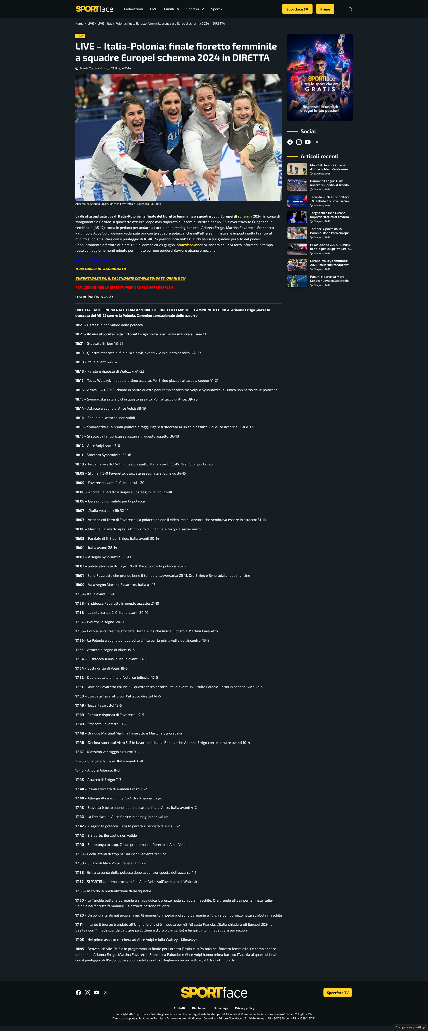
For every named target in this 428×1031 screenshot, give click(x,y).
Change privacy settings (410, 1027)
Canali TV (171, 9)
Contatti (179, 1008)
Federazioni (133, 9)
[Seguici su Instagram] (299, 142)
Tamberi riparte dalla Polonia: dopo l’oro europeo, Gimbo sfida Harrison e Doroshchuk (330, 235)
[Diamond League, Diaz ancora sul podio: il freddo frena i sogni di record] (297, 185)
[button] (350, 9)
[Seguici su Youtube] (308, 142)
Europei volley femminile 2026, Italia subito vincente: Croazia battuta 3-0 (330, 265)
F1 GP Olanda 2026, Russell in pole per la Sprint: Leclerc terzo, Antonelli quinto (331, 249)
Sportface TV (297, 9)
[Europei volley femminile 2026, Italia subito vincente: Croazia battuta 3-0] (297, 265)
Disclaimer (199, 1008)
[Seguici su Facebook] (290, 142)
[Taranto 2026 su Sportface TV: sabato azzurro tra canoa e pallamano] (297, 201)
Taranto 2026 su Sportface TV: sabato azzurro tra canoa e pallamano (331, 201)
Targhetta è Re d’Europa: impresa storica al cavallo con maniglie (329, 217)
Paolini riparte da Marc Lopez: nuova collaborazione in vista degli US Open (331, 280)
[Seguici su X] (316, 142)
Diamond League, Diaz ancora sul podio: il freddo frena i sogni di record (329, 185)
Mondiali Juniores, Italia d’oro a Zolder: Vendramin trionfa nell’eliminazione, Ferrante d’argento (329, 171)
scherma (245, 216)
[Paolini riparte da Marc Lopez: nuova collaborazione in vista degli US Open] (297, 281)
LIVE (153, 9)
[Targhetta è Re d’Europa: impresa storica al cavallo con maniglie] (297, 217)
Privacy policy (244, 1008)
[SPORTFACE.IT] (94, 8)
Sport (215, 9)
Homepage (221, 1008)
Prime (325, 9)
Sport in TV (195, 9)
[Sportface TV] (320, 77)
